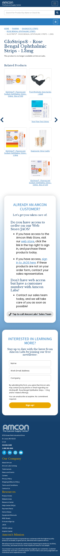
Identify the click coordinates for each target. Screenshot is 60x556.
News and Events (8, 472)
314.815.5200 (7, 445)
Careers (5, 475)
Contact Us (6, 488)
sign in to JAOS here (31, 261)
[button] (56, 118)
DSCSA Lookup (7, 528)
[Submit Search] (57, 12)
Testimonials (6, 469)
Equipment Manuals (9, 515)
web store (27, 241)
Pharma (15, 28)
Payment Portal (7, 508)
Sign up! (30, 405)
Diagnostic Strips (30, 28)
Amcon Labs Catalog (9, 466)
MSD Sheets (6, 518)
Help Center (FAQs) (8, 505)
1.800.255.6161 (7, 448)
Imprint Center (7, 531)
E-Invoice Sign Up (8, 521)
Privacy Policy (7, 479)
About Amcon (7, 462)
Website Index (7, 499)
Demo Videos (6, 512)
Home (6, 28)
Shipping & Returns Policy (11, 482)
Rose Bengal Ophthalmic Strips (21, 31)
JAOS (4, 525)
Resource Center (8, 502)
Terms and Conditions (10, 485)
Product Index (7, 496)
